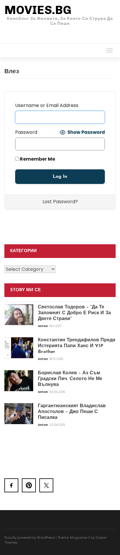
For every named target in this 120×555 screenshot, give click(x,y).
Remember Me (37, 159)
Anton (43, 326)
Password (26, 132)
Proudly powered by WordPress (29, 537)
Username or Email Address (46, 105)
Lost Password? (60, 201)
